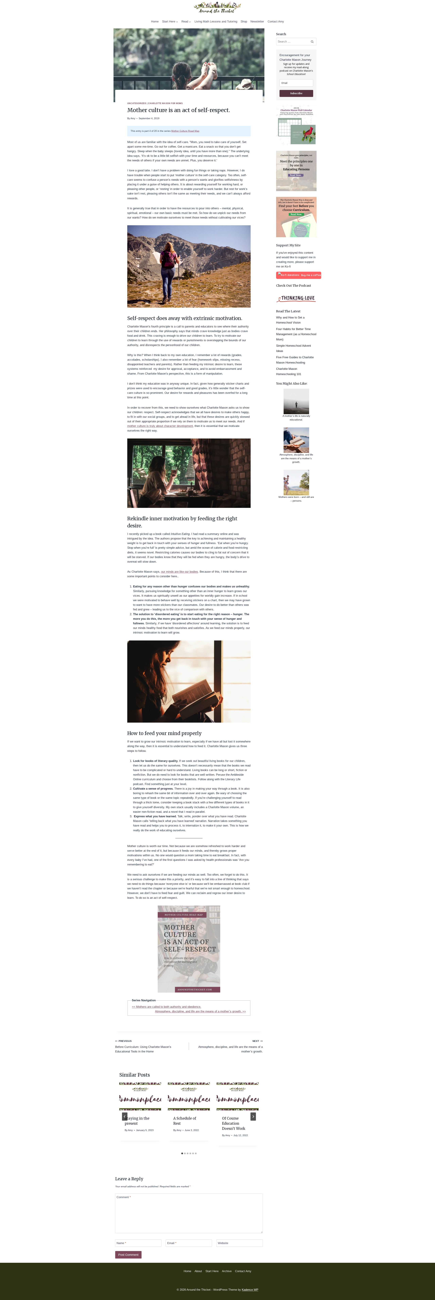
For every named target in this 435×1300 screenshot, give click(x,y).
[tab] (182, 1153)
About (198, 1271)
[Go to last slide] (124, 1116)
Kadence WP (250, 1289)
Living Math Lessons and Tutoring (216, 21)
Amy (132, 118)
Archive (227, 1271)
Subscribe (296, 93)
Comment (124, 1197)
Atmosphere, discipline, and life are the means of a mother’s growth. (230, 1046)
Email (171, 1243)
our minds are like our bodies (179, 571)
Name (121, 1243)
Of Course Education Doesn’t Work (233, 1123)
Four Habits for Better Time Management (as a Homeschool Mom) (296, 334)
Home (155, 21)
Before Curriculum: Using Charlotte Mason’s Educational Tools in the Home (143, 1046)
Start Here (212, 1271)
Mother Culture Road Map (185, 131)
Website (223, 1243)
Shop (244, 21)
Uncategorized (136, 103)
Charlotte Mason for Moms (165, 103)
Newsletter (257, 21)
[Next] (253, 1116)
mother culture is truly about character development (160, 426)
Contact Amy (276, 21)
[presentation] (140, 1097)
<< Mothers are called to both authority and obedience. (166, 1006)
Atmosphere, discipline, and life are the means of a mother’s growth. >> (200, 1011)
